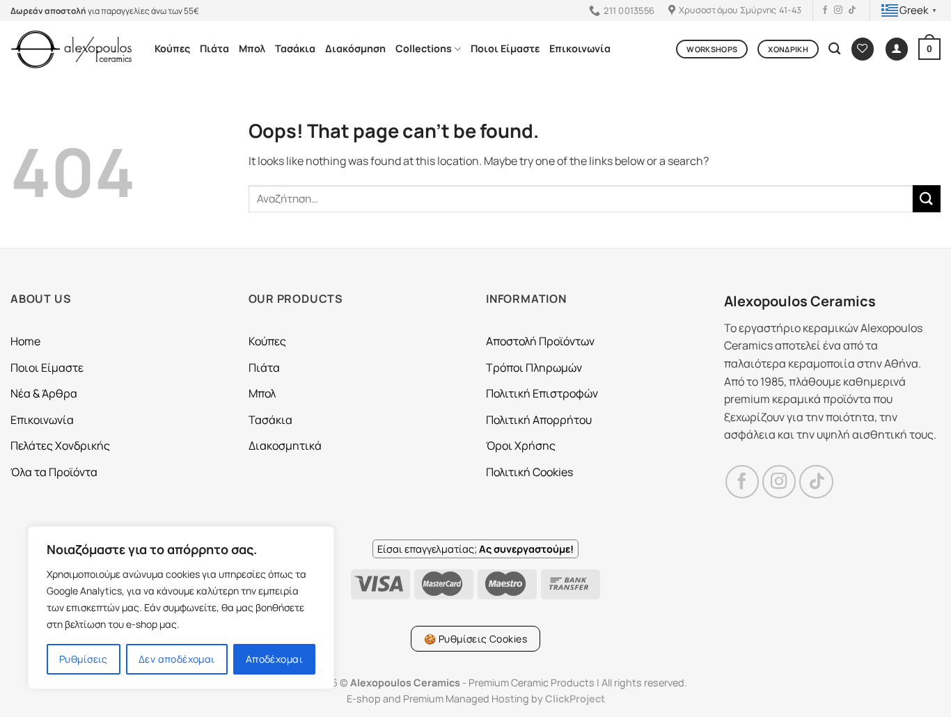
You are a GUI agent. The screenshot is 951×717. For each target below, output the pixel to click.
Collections (423, 48)
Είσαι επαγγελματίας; (475, 549)
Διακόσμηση (355, 48)
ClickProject (575, 698)
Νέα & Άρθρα (43, 393)
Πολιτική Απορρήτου (539, 419)
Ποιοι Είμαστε (505, 48)
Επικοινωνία (580, 48)
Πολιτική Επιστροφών (542, 393)
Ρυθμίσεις (83, 658)
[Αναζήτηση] (834, 49)
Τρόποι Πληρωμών (534, 367)
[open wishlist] (862, 49)
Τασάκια (295, 48)
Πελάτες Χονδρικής (60, 445)
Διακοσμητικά (285, 445)
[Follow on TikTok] (852, 10)
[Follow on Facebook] (825, 10)
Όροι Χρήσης (521, 445)
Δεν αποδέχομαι (177, 658)
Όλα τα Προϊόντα (53, 472)
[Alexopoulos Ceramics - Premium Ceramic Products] (72, 49)
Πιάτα (214, 48)
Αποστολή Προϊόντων (540, 341)
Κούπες (172, 48)
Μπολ (252, 48)
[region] (181, 607)
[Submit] (927, 198)
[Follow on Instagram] (838, 10)
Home (25, 341)
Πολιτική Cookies (529, 472)
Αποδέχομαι (274, 658)
